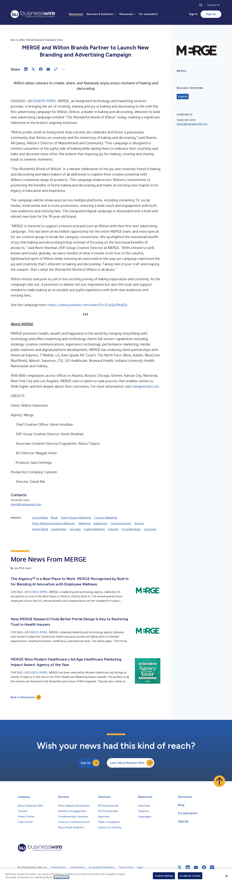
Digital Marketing (94, 529)
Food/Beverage (131, 529)
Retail (54, 517)
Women (139, 523)
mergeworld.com (145, 386)
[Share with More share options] (63, 69)
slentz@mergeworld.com (26, 504)
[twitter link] (179, 867)
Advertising (100, 523)
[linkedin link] (188, 867)
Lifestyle (113, 529)
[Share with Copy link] (55, 69)
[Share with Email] (48, 69)
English (182, 96)
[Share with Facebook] (40, 69)
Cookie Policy (61, 877)
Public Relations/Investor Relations (53, 523)
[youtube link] (196, 867)
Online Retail (40, 529)
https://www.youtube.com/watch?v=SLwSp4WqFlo (88, 304)
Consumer (150, 529)
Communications (120, 523)
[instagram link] (212, 867)
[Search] (200, 5)
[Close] (227, 876)
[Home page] (33, 14)
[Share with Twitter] (33, 69)
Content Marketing (105, 517)
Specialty (75, 529)
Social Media (40, 517)
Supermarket (59, 529)
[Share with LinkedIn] (26, 69)
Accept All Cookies (190, 875)
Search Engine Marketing (76, 517)
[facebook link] (204, 867)
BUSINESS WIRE (42, 101)
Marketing (84, 523)
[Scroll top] (219, 781)
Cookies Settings (164, 875)
